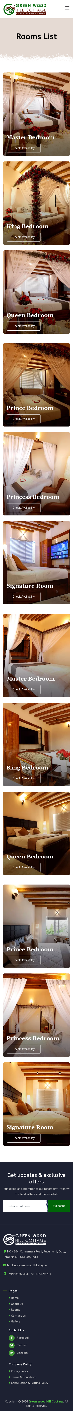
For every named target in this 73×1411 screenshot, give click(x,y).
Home (14, 1297)
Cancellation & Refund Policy (29, 1383)
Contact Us (18, 1315)
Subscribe (59, 1206)
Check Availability (24, 148)
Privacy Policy (19, 1371)
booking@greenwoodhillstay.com (28, 1265)
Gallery (15, 1321)
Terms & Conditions (23, 1377)
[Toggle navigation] (67, 6)
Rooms (15, 1309)
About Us (16, 1303)
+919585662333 (17, 1273)
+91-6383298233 (40, 1273)
